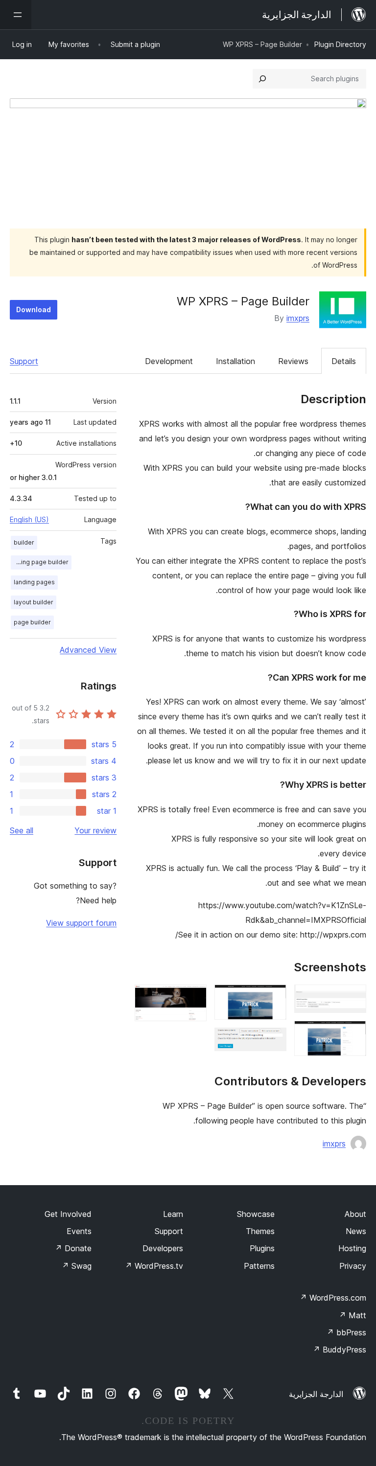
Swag (77, 1266)
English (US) (29, 519)
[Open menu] (15, 14)
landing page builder (40, 562)
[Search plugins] (262, 79)
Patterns (259, 1266)
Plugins (262, 1248)
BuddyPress (339, 1349)
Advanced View (88, 650)
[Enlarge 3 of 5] (273, 998)
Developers (162, 1248)
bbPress (346, 1332)
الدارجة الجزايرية (316, 1394)
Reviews (293, 361)
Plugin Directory (340, 44)
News (356, 1231)
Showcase (256, 1214)
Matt (352, 1315)
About (355, 1214)
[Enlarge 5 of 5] (193, 998)
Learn (173, 1214)
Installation (235, 361)
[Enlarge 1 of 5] (353, 998)
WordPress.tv (154, 1266)
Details (343, 361)
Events (79, 1231)
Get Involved (68, 1214)
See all (21, 830)
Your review (95, 830)
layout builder (33, 602)
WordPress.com (333, 1298)
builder (24, 542)
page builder (32, 622)
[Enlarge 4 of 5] (273, 1041)
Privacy (352, 1266)
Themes (260, 1231)
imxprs (297, 318)
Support (24, 361)
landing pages (34, 582)
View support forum (81, 923)
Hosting (352, 1248)
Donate (73, 1248)
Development (169, 361)
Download (33, 309)
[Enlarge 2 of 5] (353, 1034)
